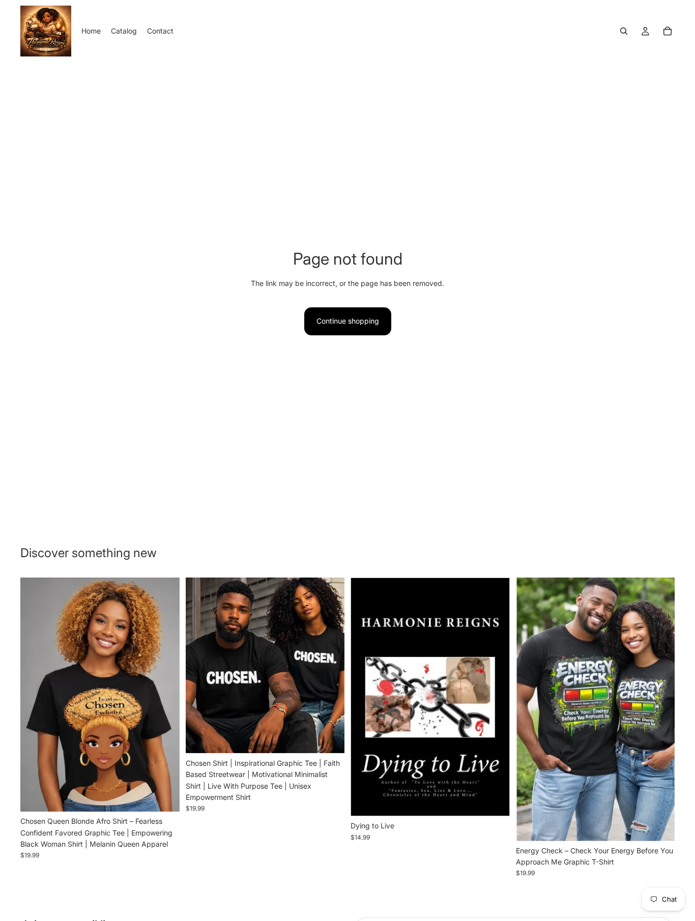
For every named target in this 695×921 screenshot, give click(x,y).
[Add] (494, 801)
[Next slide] (164, 694)
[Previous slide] (35, 694)
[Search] (624, 31)
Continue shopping (347, 320)
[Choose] (164, 796)
